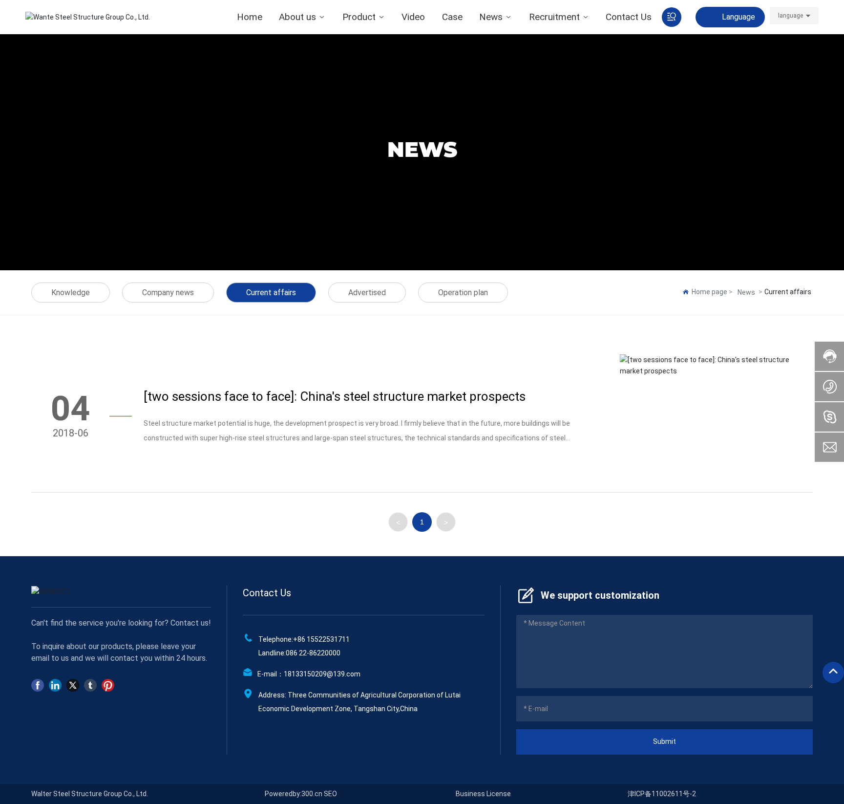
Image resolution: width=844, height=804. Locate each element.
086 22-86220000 (313, 653)
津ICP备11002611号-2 (662, 794)
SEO (330, 794)
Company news (168, 292)
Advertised (367, 292)
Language (738, 17)
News (746, 292)
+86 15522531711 (321, 639)
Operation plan (463, 292)
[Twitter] (72, 685)
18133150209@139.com (322, 674)
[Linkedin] (55, 685)
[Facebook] (37, 685)
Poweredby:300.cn (293, 794)
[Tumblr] (90, 685)
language (790, 15)
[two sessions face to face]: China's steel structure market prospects (335, 396)
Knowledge (70, 292)
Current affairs (271, 292)
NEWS (422, 150)
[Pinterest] (108, 685)
